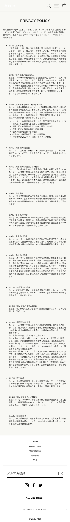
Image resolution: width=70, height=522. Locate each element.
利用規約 (35, 455)
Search (35, 442)
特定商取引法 (35, 451)
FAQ (35, 460)
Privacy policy (35, 446)
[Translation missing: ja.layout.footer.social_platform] (27, 485)
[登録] (60, 473)
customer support (35, 510)
